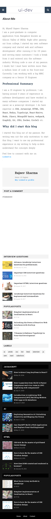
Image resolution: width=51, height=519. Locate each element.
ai (4, 352)
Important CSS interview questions (29, 273)
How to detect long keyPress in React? (30, 372)
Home (18, 516)
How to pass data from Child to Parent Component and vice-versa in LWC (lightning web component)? (30, 385)
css (17, 352)
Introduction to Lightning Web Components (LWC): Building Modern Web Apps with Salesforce (30, 397)
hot (22, 352)
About (25, 516)
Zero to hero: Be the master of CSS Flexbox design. (28, 454)
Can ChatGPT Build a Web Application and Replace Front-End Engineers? (30, 426)
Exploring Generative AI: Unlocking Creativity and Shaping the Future (30, 415)
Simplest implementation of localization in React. (26, 313)
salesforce (20, 356)
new (5, 356)
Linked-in (6, 157)
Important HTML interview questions (30, 283)
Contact (32, 516)
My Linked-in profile (24, 180)
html (28, 352)
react (11, 356)
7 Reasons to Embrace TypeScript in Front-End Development (29, 334)
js (43, 352)
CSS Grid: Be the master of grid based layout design (29, 443)
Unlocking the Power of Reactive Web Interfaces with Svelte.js (30, 323)
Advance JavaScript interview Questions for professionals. (27, 263)
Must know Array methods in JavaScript (26, 482)
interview (36, 352)
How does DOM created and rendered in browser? (31, 464)
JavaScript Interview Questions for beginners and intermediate (29, 295)
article (10, 352)
